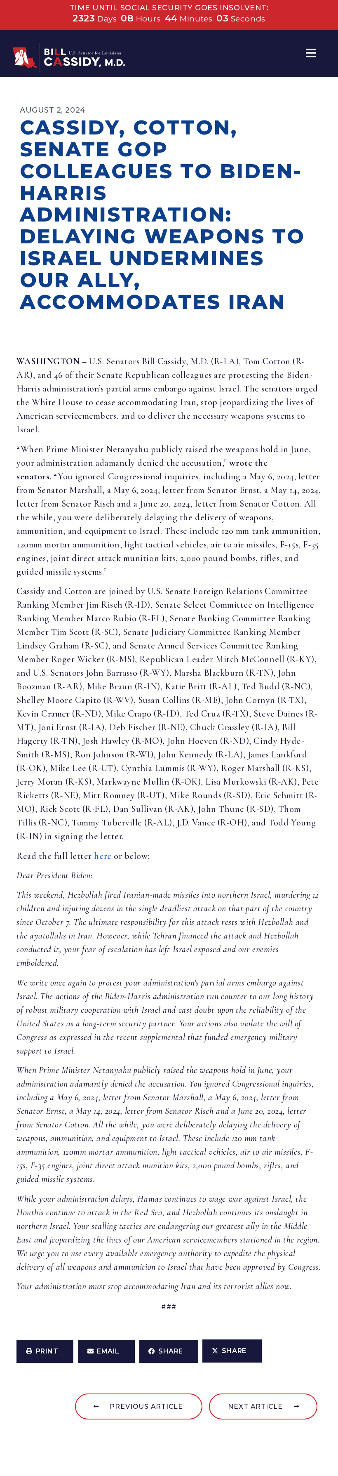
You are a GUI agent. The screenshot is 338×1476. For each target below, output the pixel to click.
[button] (311, 53)
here (102, 856)
